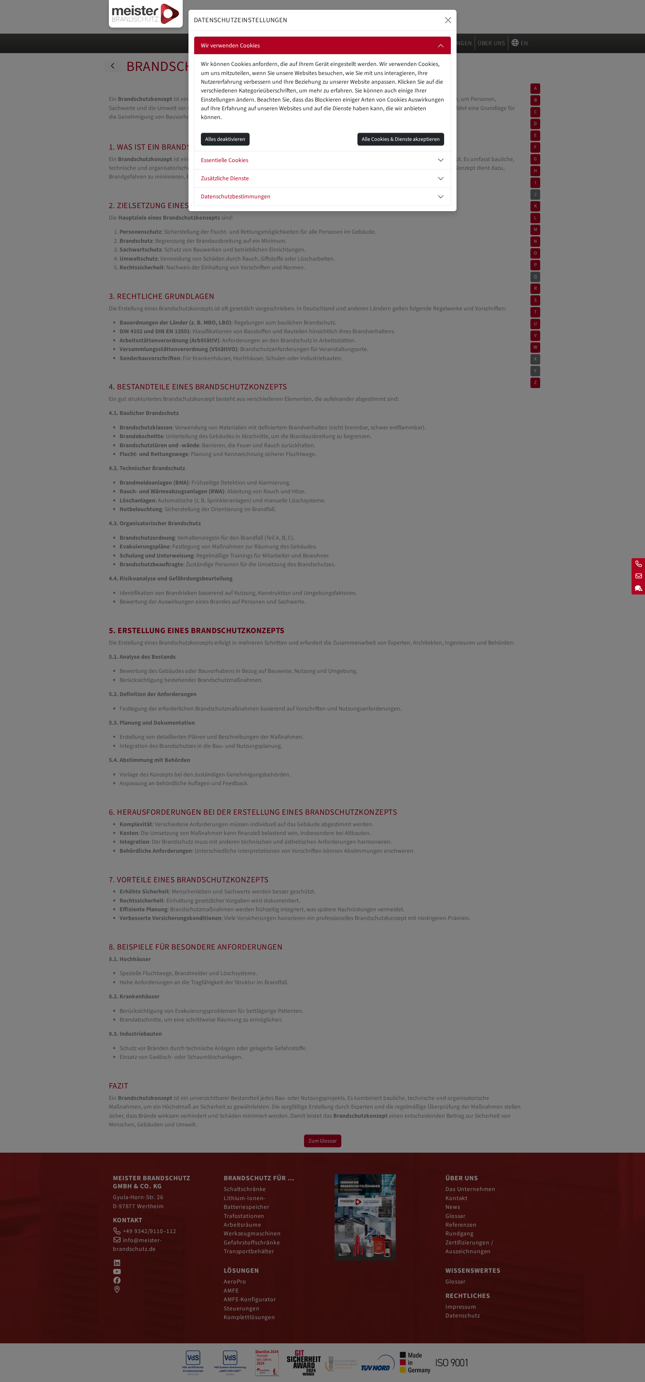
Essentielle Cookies (224, 160)
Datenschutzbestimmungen (235, 196)
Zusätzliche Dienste (225, 178)
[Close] (448, 20)
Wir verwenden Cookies (230, 45)
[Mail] (638, 576)
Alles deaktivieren (225, 139)
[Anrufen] (638, 564)
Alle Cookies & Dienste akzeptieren (401, 139)
